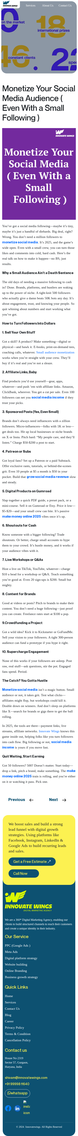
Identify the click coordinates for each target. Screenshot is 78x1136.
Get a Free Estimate (30, 861)
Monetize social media (20, 689)
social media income (48, 397)
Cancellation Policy (18, 1040)
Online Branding (16, 971)
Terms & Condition (17, 1034)
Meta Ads (11, 952)
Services (30, 5)
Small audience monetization (55, 352)
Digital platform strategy (21, 958)
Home (9, 996)
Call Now (20, 873)
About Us (47, 5)
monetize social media (20, 242)
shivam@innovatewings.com (26, 1078)
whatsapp (19, 1093)
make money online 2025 (21, 516)
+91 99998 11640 (17, 1084)
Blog (8, 1015)
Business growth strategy (21, 977)
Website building (16, 964)
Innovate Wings (49, 731)
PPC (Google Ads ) (17, 945)
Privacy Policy (14, 1027)
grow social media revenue (48, 477)
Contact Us (65, 5)
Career (9, 1021)
